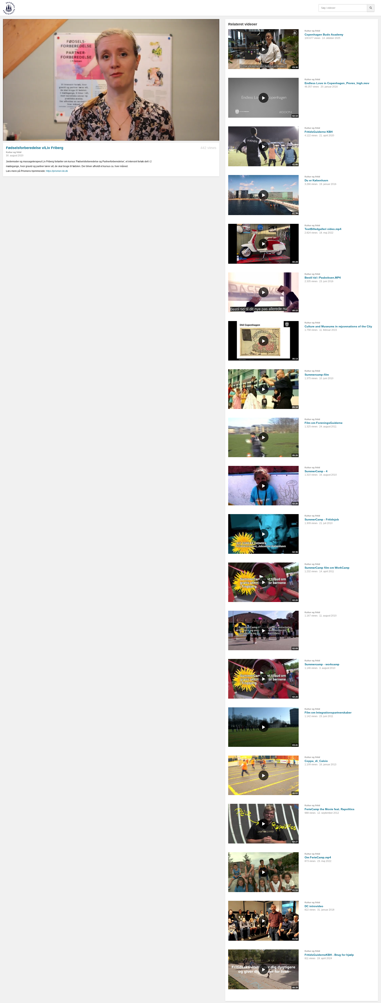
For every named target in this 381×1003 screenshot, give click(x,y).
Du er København (316, 180)
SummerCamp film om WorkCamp (327, 567)
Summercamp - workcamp (322, 664)
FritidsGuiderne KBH (319, 131)
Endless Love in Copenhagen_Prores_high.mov (337, 83)
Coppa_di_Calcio (316, 761)
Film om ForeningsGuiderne (324, 422)
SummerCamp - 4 (316, 471)
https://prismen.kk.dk (57, 171)
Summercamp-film (317, 374)
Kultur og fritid (13, 152)
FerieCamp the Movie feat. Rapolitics (329, 809)
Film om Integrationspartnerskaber (328, 712)
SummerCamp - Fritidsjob (322, 519)
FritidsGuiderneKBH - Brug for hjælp (329, 954)
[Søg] (370, 8)
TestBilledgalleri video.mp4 (323, 229)
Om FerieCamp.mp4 (318, 857)
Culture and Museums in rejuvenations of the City (338, 326)
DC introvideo (314, 906)
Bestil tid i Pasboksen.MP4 (323, 277)
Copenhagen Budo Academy (324, 34)
